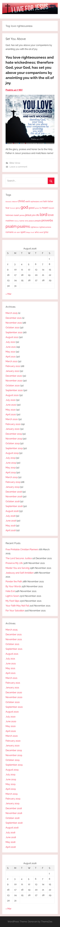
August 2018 (12, 511)
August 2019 (12, 453)
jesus (28, 214)
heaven (51, 208)
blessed (8, 202)
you (46, 232)
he (41, 208)
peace (31, 221)
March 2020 (12, 419)
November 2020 (14, 380)
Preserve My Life (14, 563)
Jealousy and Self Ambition (20, 572)
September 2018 (14, 506)
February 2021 (13, 366)
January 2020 (13, 429)
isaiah (16, 215)
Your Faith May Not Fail (17, 605)
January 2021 (12, 371)
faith (45, 201)
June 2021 (11, 347)
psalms (23, 226)
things (28, 232)
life (37, 215)
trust (32, 232)
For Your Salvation (15, 610)
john (34, 215)
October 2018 (12, 501)
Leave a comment (18, 166)
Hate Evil (10, 591)
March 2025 (12, 313)
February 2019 (13, 482)
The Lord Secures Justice (19, 558)
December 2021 (14, 318)
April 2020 (11, 414)
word (41, 232)
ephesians (35, 201)
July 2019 (10, 458)
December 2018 (14, 491)
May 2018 (10, 525)
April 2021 (10, 356)
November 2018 (14, 496)
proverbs (47, 220)
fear (7, 208)
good (31, 207)
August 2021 (12, 337)
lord (43, 214)
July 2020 (10, 400)
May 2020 (11, 409)
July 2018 (10, 516)
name (21, 221)
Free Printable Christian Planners (22, 549)
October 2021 (12, 327)
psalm (11, 226)
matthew (10, 221)
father (50, 201)
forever (12, 208)
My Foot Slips (12, 601)
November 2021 (14, 322)
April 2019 (11, 472)
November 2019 (14, 438)
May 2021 (10, 351)
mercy (16, 221)
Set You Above (16, 39)
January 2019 (12, 487)
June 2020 (11, 404)
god (24, 207)
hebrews (9, 215)
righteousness (45, 227)
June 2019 (11, 462)
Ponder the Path (14, 581)
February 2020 (13, 424)
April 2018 (11, 530)
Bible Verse (14, 163)
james (22, 215)
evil (41, 201)
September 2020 (14, 390)
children (14, 201)
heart (45, 207)
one (26, 221)
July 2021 (10, 342)
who (37, 232)
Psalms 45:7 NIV (14, 90)
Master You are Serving (17, 568)
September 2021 (14, 332)
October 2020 (13, 385)
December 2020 (14, 376)
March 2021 (11, 361)
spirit (23, 232)
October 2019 (12, 443)
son (18, 232)
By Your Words (13, 586)
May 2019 (10, 467)
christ (21, 201)
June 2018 (11, 520)
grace (37, 208)
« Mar (8, 294)
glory (18, 208)
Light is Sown (12, 596)
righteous (34, 227)
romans (10, 232)
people (37, 220)
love (51, 215)
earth (27, 201)
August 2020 (12, 395)
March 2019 (11, 477)
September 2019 (14, 448)
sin (15, 232)
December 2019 (14, 434)
